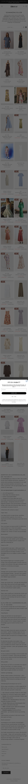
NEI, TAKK (14, 396)
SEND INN (14, 393)
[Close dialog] (26, 381)
